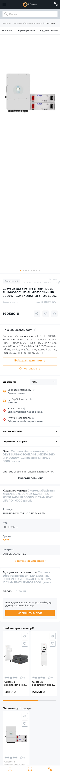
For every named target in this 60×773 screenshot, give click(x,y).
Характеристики (26, 30)
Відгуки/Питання (49, 30)
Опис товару (28, 368)
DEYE (6, 540)
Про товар (7, 30)
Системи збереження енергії (28, 23)
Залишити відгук (30, 613)
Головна (6, 23)
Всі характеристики (28, 360)
